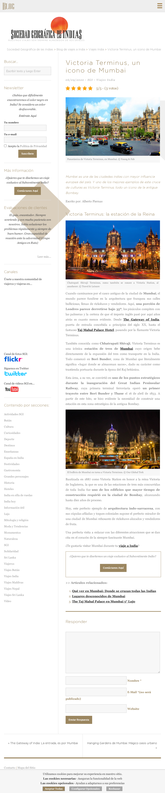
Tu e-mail (10, 134)
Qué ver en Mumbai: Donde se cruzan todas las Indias (114, 591)
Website (133, 708)
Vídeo (7, 601)
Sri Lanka (10, 557)
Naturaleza (11, 538)
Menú (159, 5)
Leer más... (44, 256)
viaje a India (128, 545)
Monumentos (12, 532)
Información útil (14, 507)
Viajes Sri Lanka (14, 594)
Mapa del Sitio (26, 767)
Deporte (9, 439)
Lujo (7, 513)
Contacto (9, 767)
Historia (9, 482)
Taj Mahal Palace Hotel (95, 330)
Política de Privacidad (33, 146)
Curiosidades (12, 432)
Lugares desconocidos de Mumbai (98, 596)
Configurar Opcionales (86, 788)
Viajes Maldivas (13, 582)
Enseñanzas (11, 451)
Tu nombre (11, 122)
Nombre (134, 680)
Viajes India (105, 79)
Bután (7, 420)
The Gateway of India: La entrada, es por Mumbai (43, 743)
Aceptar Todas (54, 788)
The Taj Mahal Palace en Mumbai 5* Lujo (103, 601)
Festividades (12, 464)
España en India (14, 457)
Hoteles (9, 489)
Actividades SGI (14, 414)
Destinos (9, 445)
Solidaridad (11, 551)
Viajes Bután (12, 570)
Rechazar (114, 788)
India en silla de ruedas (18, 495)
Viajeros (9, 563)
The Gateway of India (141, 319)
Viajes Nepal (12, 588)
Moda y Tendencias (16, 526)
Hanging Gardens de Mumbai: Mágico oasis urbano (122, 745)
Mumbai (126, 348)
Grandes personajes (16, 476)
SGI (90, 79)
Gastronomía (12, 470)
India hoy (10, 501)
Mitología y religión (16, 520)
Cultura (8, 426)
